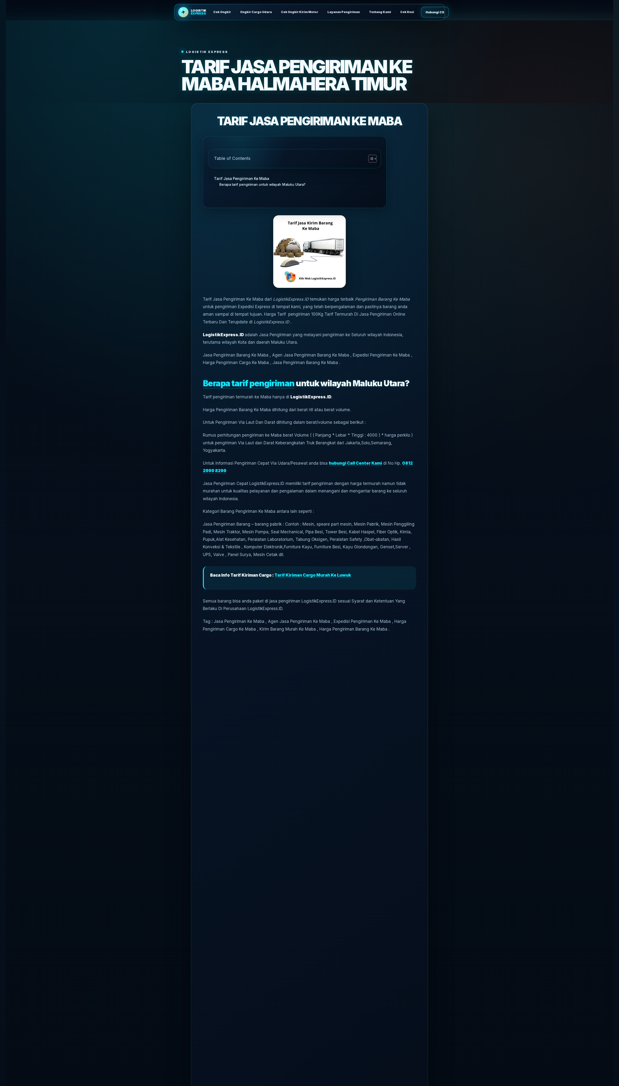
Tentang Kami (380, 12)
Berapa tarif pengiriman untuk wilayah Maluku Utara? (262, 184)
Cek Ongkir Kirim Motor (299, 12)
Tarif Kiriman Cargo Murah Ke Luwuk (312, 575)
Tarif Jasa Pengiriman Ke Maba (241, 178)
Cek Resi (407, 12)
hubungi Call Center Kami (355, 463)
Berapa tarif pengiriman (249, 383)
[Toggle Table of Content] (370, 159)
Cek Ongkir (222, 12)
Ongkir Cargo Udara (256, 12)
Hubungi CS (435, 12)
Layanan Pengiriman (343, 12)
